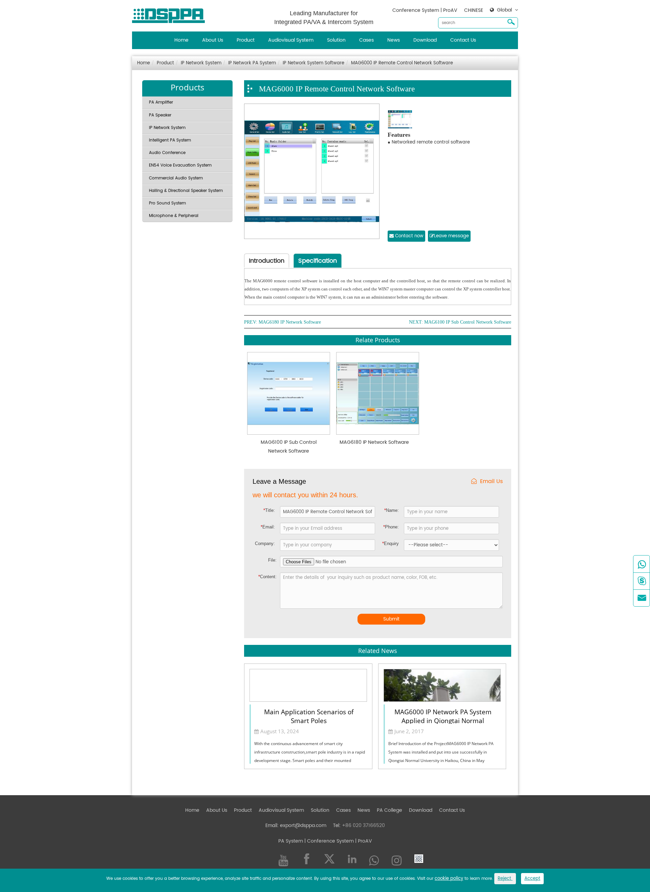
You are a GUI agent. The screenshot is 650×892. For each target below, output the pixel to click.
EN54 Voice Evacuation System (180, 165)
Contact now (409, 236)
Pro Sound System (167, 203)
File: (272, 560)
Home (181, 40)
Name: (391, 510)
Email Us (491, 481)
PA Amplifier (161, 102)
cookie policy (449, 878)
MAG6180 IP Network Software (290, 322)
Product (246, 40)
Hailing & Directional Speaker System (186, 191)
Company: (265, 543)
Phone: (391, 526)
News (393, 40)
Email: (268, 526)
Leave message (451, 236)
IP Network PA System (252, 63)
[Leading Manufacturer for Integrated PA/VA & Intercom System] (171, 14)
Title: (269, 510)
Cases (366, 40)
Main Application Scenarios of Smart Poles (308, 716)
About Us (212, 40)
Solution (336, 40)
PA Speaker (160, 115)
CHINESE (473, 10)
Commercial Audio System (176, 178)
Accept (532, 878)
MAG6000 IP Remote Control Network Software (402, 63)
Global (504, 10)
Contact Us (463, 40)
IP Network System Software (313, 63)
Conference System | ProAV (424, 10)
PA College (389, 810)
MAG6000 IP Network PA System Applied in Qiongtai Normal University (443, 716)
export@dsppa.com (303, 825)
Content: (267, 576)
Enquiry (390, 543)
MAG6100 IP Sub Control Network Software (467, 322)
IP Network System (201, 63)
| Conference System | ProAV (337, 841)
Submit (391, 619)
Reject (505, 878)
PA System (290, 841)
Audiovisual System (290, 40)
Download (425, 40)
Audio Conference (167, 153)
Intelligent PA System (170, 140)
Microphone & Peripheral (173, 216)
